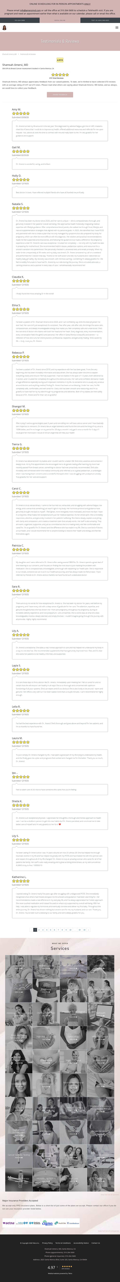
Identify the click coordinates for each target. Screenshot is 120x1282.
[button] (60, 20)
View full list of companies (108, 1231)
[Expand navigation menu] (117, 27)
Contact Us (96, 1243)
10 (70, 930)
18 (80, 930)
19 (84, 930)
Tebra (70, 1273)
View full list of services (110, 1195)
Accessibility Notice (81, 1243)
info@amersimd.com (30, 10)
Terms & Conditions (63, 1243)
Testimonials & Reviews (28, 54)
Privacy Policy (47, 1243)
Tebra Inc (36, 1243)
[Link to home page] (4, 27)
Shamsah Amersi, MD (9, 54)
